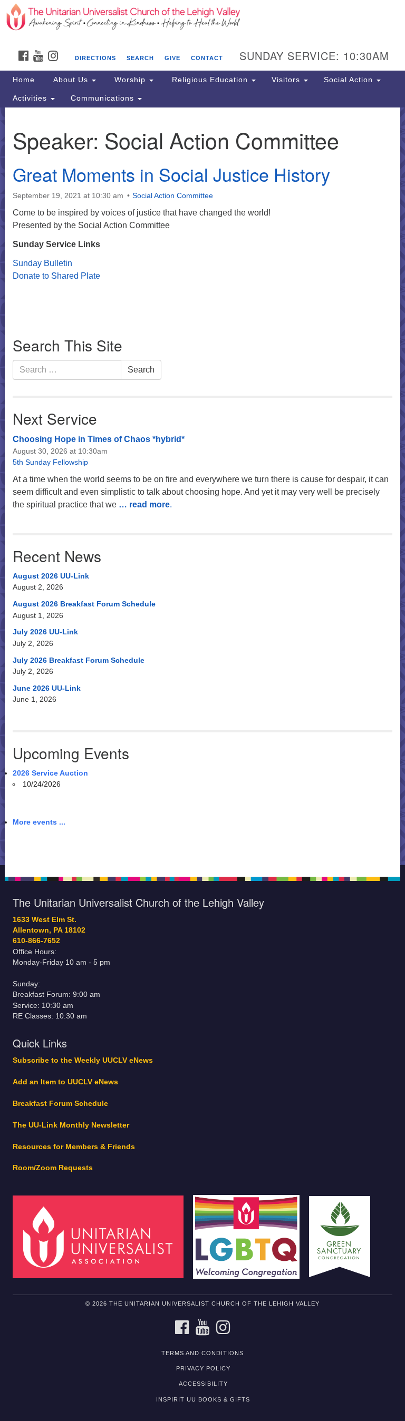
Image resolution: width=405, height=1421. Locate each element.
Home (24, 79)
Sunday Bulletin (42, 263)
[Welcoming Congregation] (250, 1236)
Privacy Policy (203, 1368)
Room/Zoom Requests (53, 1168)
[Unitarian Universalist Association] (102, 1236)
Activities (31, 98)
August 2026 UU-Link (51, 576)
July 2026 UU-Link (45, 632)
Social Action (349, 79)
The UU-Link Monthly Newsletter (71, 1125)
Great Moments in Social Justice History (171, 174)
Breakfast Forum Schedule (60, 1104)
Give (172, 58)
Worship (130, 79)
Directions (95, 58)
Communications (104, 98)
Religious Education (209, 79)
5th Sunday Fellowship (50, 462)
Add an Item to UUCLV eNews (65, 1082)
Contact (207, 58)
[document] (202, 486)
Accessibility (203, 1383)
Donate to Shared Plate (56, 275)
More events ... (39, 822)
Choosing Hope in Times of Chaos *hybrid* (99, 439)
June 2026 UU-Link (47, 688)
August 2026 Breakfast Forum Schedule (84, 604)
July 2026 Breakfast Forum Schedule (78, 660)
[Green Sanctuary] (343, 1236)
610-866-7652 (36, 941)
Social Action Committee (172, 195)
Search (140, 58)
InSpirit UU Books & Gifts (203, 1399)
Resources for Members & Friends (74, 1147)
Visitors (287, 79)
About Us (71, 79)
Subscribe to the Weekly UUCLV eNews (83, 1060)
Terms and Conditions (202, 1353)
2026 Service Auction (50, 773)
